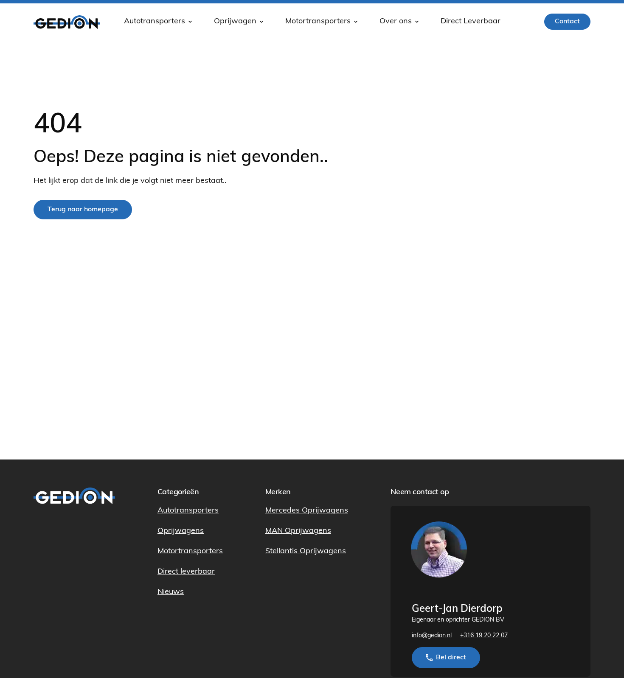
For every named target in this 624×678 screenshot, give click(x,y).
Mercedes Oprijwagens (306, 511)
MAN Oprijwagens (298, 531)
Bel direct (451, 657)
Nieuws (170, 592)
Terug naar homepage (83, 209)
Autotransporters (154, 21)
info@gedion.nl (432, 636)
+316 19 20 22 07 (484, 636)
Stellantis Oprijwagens (305, 551)
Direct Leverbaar (470, 21)
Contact (567, 21)
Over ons (395, 21)
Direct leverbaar (186, 572)
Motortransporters (318, 21)
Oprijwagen (235, 21)
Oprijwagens (180, 531)
